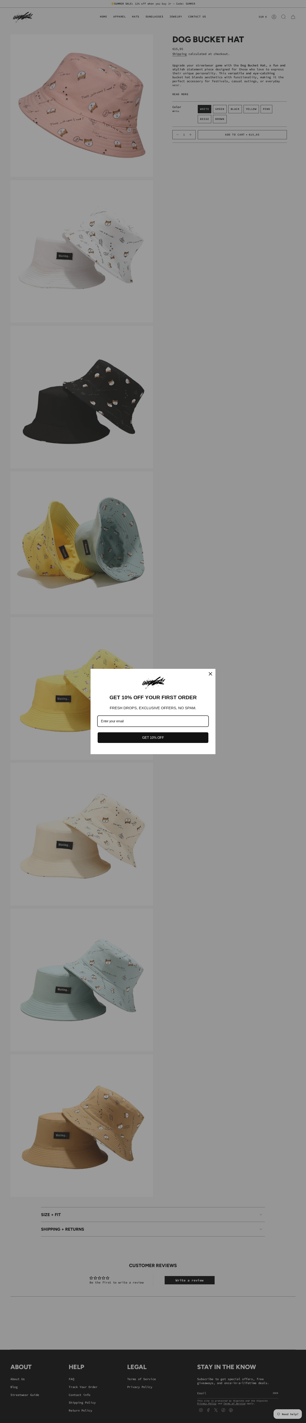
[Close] (210, 674)
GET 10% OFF (153, 737)
